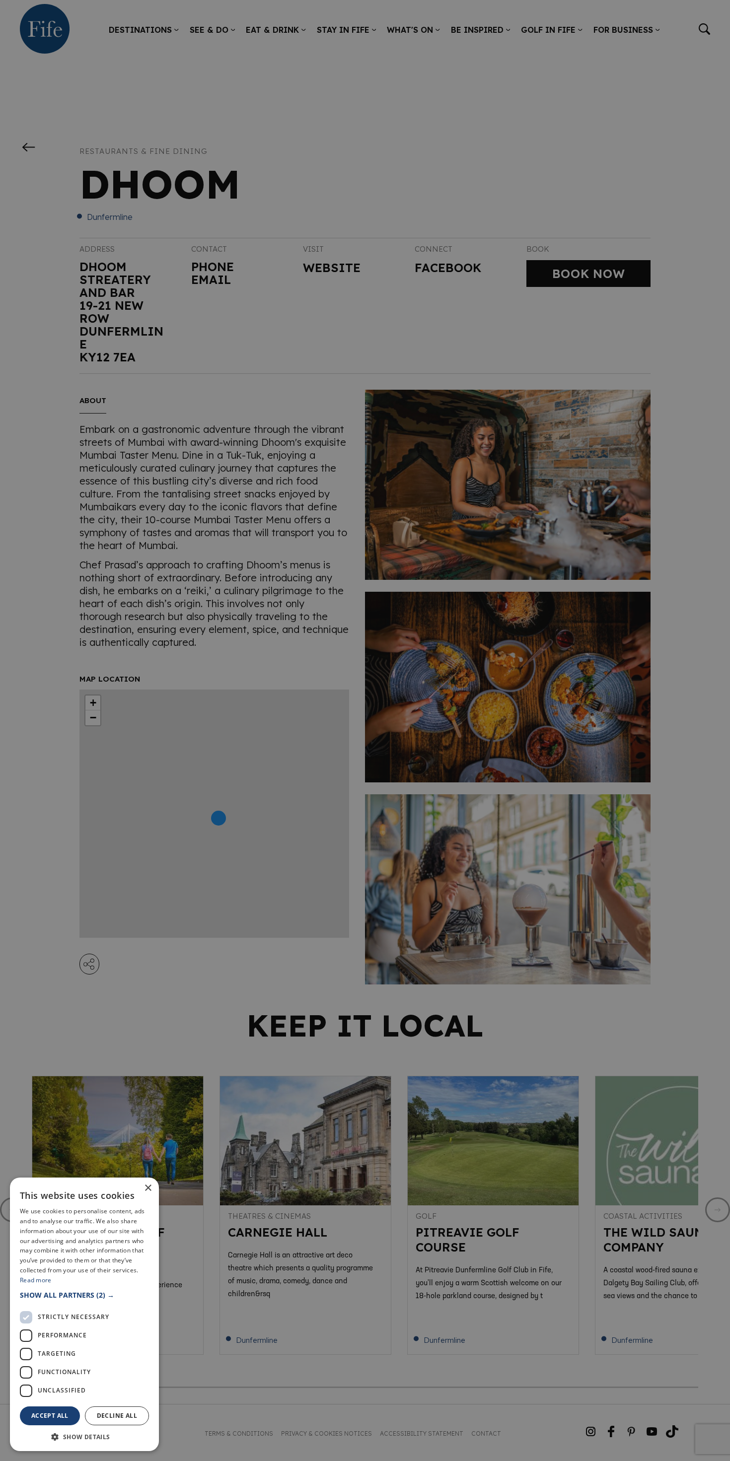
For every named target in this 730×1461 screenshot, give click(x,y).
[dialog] (365, 730)
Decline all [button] (117, 1415)
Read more (36, 1280)
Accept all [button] (50, 1415)
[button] (84, 1295)
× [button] (147, 1188)
